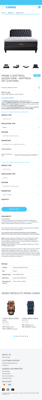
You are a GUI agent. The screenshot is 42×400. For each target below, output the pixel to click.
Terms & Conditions (8, 376)
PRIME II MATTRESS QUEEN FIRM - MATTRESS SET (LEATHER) (22, 14)
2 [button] (16, 336)
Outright (15, 329)
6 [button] (25, 336)
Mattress (10, 13)
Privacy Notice (6, 373)
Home (3, 13)
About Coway (6, 357)
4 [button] (21, 336)
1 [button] (14, 336)
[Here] (27, 222)
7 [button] (27, 336)
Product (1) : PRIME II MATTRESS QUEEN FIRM (14, 112)
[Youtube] (12, 389)
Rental (12, 327)
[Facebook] (3, 389)
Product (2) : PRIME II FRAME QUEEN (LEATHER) (15, 162)
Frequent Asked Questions (10, 363)
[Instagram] (8, 389)
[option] (6, 66)
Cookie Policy (6, 371)
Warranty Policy (6, 378)
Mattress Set (19, 13)
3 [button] (18, 336)
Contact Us (5, 365)
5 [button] (23, 336)
